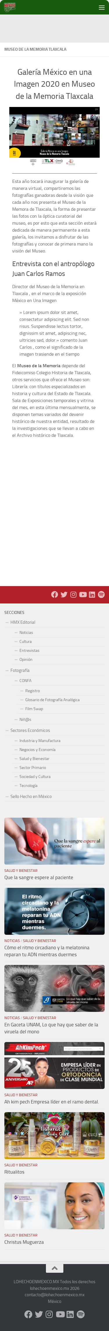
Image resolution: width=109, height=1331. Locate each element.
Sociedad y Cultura (35, 776)
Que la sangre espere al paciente (38, 877)
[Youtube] (82, 594)
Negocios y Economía (37, 749)
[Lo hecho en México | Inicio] (14, 7)
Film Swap (34, 708)
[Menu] (101, 7)
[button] (16, 132)
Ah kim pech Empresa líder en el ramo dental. (51, 1102)
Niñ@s (25, 719)
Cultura (25, 641)
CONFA (25, 680)
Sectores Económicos (30, 730)
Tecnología (28, 785)
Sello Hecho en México (31, 796)
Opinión (26, 659)
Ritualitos (14, 1172)
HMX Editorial (22, 622)
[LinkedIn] (91, 594)
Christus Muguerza (24, 1242)
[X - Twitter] (63, 594)
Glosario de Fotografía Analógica (52, 699)
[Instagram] (73, 594)
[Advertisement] (56, 27)
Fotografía (20, 670)
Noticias (26, 632)
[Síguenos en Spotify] (101, 594)
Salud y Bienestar (34, 758)
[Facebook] (54, 594)
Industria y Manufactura (39, 740)
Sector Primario (32, 767)
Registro (32, 690)
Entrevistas (29, 650)
